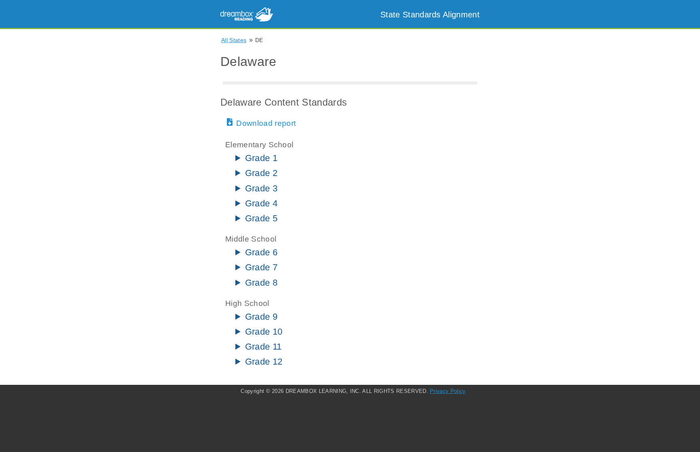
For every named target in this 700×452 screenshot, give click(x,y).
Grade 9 (261, 317)
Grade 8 (261, 283)
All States (233, 40)
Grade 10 (264, 332)
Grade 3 (261, 188)
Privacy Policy (447, 391)
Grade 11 (263, 347)
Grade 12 (264, 362)
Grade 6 (261, 252)
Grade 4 (261, 203)
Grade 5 (261, 218)
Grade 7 (261, 267)
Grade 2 (261, 173)
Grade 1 (261, 158)
